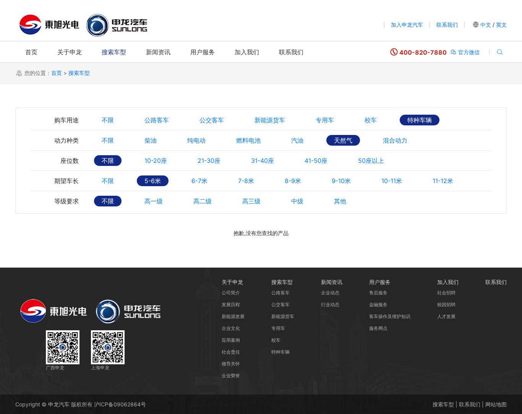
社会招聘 (446, 292)
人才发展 (446, 316)
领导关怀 (231, 364)
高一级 (153, 201)
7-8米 (246, 181)
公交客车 (211, 120)
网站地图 (496, 404)
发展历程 (231, 304)
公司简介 (231, 292)
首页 (31, 52)
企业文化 (231, 328)
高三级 (251, 201)
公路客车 (156, 120)
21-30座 (209, 160)
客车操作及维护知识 (389, 316)
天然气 (343, 140)
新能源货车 (270, 120)
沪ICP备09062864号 (120, 404)
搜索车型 (114, 52)
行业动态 (330, 304)
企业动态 (330, 292)
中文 (486, 24)
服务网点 (378, 328)
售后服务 (378, 292)
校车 (371, 120)
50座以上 (371, 160)
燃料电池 (248, 140)
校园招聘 (446, 304)
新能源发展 (233, 316)
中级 (297, 201)
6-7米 (199, 181)
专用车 (325, 120)
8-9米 (293, 181)
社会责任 (231, 352)
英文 (500, 24)
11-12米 (443, 181)
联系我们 (447, 24)
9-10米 (341, 181)
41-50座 (316, 160)
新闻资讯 (158, 52)
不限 (108, 120)
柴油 (150, 140)
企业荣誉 (231, 375)
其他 (340, 201)
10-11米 (391, 181)
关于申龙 (69, 52)
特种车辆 (419, 120)
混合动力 (395, 140)
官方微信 (468, 52)
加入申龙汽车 (407, 24)
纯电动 (196, 140)
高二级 (202, 201)
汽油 (297, 140)
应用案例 (231, 340)
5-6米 (152, 181)
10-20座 (155, 160)
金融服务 (378, 304)
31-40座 (262, 160)
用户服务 (202, 52)
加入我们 (247, 52)
